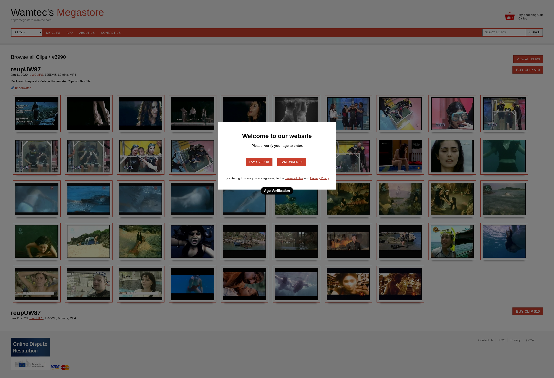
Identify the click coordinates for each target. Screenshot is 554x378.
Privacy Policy (319, 178)
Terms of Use (294, 178)
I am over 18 (259, 162)
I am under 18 (292, 162)
